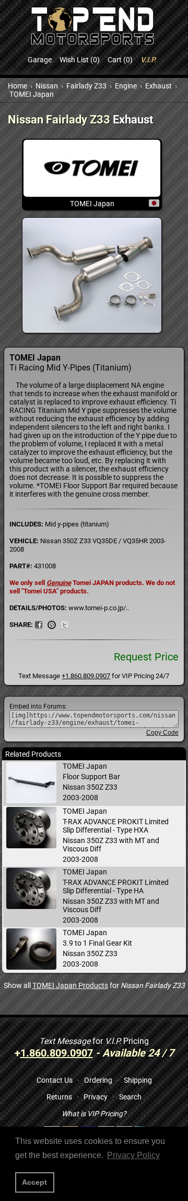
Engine (126, 86)
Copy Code (162, 732)
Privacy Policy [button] (133, 1155)
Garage (40, 59)
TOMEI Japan (31, 94)
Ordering (98, 1080)
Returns (59, 1097)
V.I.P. (148, 59)
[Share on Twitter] (65, 624)
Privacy (96, 1097)
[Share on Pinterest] (52, 624)
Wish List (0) (80, 59)
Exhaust (158, 86)
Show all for (94, 985)
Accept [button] (34, 1182)
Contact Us (55, 1080)
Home (17, 86)
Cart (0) (120, 59)
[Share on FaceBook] (38, 624)
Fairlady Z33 (86, 86)
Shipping (138, 1080)
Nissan (47, 86)
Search (130, 1097)
